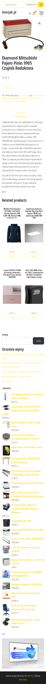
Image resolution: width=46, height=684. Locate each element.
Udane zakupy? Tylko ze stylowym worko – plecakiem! (21, 371)
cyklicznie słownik (38, 95)
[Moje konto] (30, 13)
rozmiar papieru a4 (8, 101)
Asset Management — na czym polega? (16, 376)
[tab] (23, 113)
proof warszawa (36, 98)
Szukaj (5, 334)
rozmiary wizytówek (20, 101)
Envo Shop (23, 679)
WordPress (29, 675)
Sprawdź (7, 87)
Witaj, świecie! (7, 381)
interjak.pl (9, 12)
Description (21, 113)
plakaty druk (26, 98)
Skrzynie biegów (24, 95)
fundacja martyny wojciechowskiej (12, 98)
